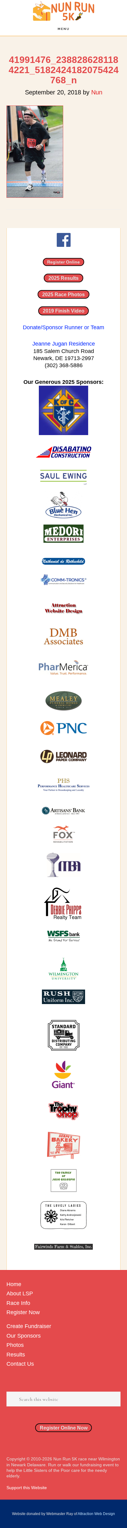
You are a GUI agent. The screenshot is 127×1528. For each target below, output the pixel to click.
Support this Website (26, 1487)
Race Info (18, 1303)
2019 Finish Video (63, 311)
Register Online (63, 262)
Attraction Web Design (96, 1514)
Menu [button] (64, 29)
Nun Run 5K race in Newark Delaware (63, 11)
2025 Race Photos (63, 294)
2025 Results (63, 278)
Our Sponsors (23, 1336)
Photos (15, 1345)
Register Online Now (64, 1427)
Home (13, 1284)
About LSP (19, 1293)
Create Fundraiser (28, 1326)
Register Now (23, 1312)
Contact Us (20, 1364)
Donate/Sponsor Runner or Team (63, 327)
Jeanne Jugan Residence (63, 344)
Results (15, 1355)
